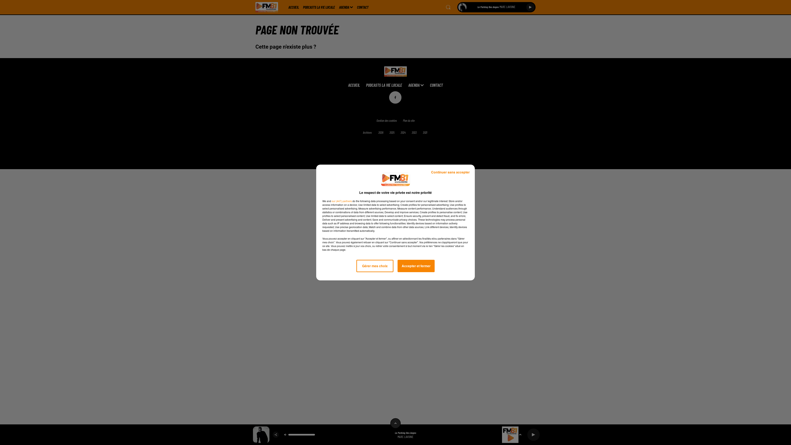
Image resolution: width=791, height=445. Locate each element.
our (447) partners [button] (342, 201)
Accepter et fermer (416, 265)
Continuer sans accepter (450, 172)
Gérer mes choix (375, 265)
